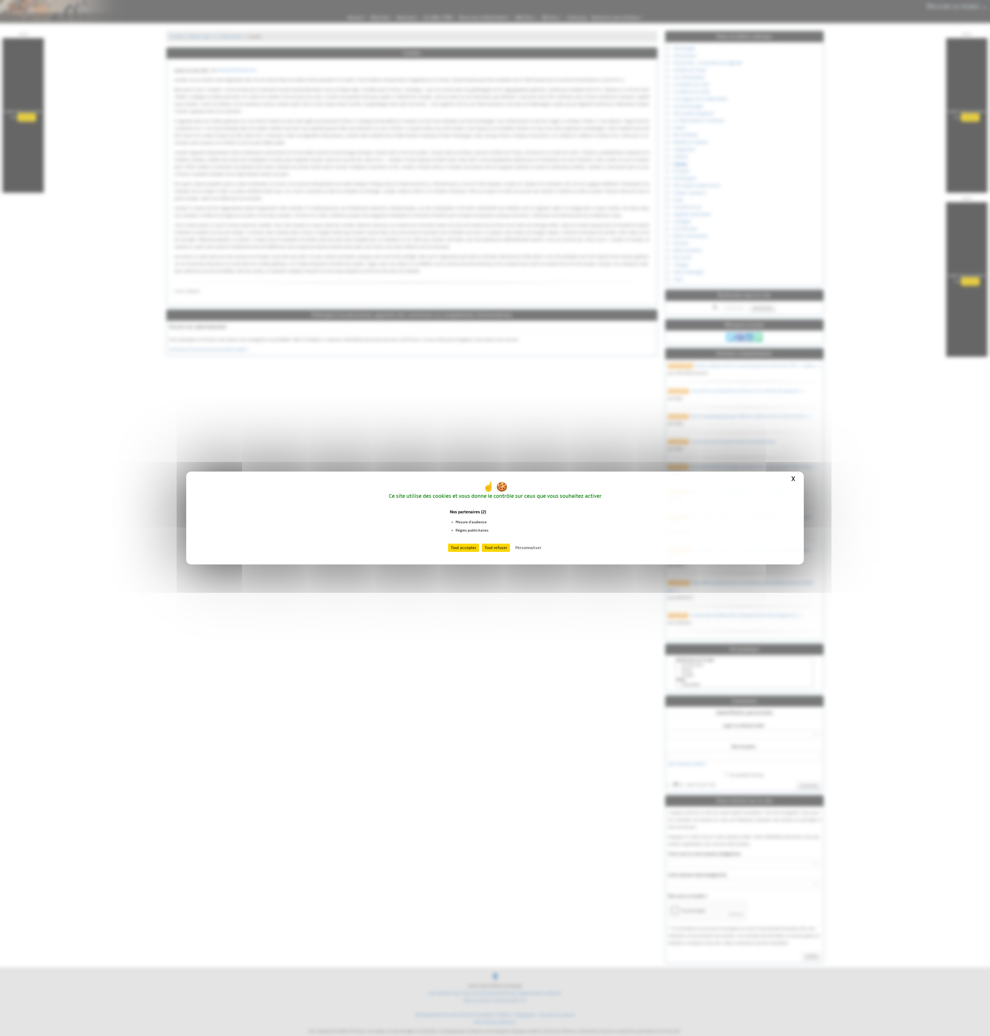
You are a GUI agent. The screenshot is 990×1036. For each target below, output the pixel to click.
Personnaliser (528, 547)
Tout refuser (495, 547)
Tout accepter (463, 547)
